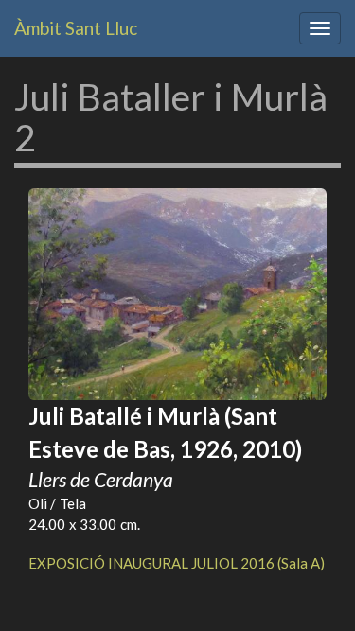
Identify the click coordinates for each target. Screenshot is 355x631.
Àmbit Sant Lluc (75, 28)
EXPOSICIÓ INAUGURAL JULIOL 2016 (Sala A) (176, 562)
